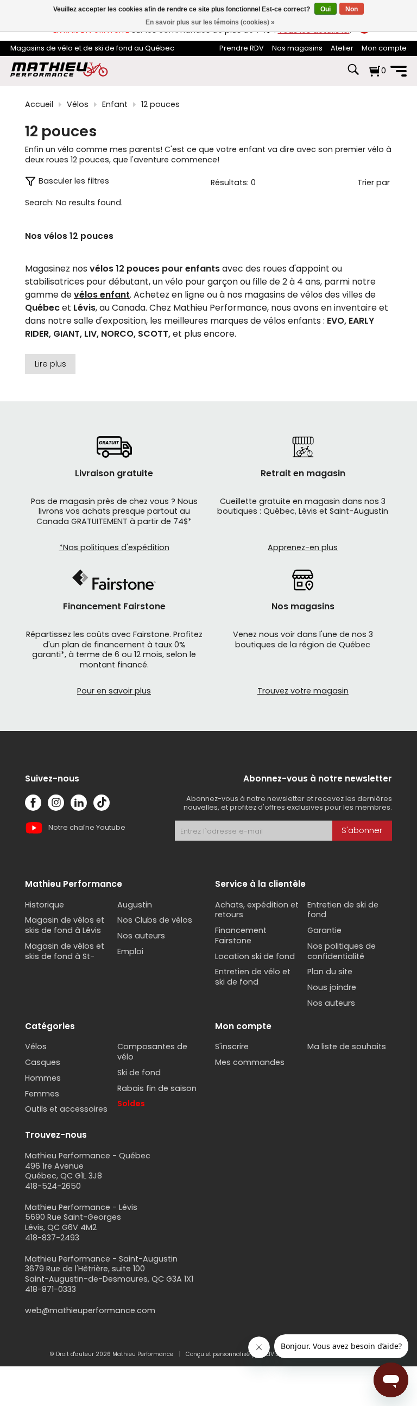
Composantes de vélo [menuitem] (152, 1051)
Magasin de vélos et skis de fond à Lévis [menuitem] (64, 925)
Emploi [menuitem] (130, 951)
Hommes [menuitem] (43, 1078)
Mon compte (384, 48)
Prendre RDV (241, 48)
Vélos (78, 104)
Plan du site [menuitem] (329, 971)
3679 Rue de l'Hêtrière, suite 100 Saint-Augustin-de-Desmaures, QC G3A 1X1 (109, 1273)
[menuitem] (241, 48)
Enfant (115, 104)
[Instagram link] (56, 803)
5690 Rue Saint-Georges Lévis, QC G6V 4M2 (73, 1222)
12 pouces (160, 104)
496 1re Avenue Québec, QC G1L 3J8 (63, 1171)
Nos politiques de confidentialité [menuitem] (341, 951)
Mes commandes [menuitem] (250, 1062)
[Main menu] (398, 71)
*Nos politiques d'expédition (114, 547)
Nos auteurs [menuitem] (141, 935)
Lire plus (50, 363)
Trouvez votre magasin (303, 690)
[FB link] (33, 803)
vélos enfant (102, 294)
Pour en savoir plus (114, 690)
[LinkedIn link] (79, 803)
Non (351, 9)
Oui (325, 9)
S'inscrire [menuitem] (232, 1046)
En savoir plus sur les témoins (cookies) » (210, 22)
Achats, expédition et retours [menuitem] (257, 909)
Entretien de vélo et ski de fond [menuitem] (252, 976)
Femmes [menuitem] (42, 1093)
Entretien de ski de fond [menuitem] (342, 909)
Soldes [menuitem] (131, 1103)
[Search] (353, 75)
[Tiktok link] (101, 803)
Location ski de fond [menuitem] (255, 956)
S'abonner (362, 830)
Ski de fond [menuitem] (139, 1072)
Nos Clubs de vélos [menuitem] (154, 920)
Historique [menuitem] (44, 904)
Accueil (39, 104)
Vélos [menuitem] (36, 1046)
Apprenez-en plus (303, 547)
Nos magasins (297, 48)
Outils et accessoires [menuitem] (66, 1109)
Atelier (342, 48)
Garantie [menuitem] (324, 930)
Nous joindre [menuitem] (331, 987)
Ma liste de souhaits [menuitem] (346, 1046)
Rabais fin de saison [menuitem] (157, 1088)
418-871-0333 (50, 1289)
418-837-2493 (52, 1237)
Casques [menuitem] (42, 1062)
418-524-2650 (53, 1186)
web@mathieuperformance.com (90, 1310)
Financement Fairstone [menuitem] (241, 935)
